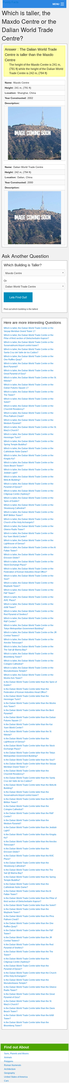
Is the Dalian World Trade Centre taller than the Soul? (29, 760)
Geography (9, 1073)
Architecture (10, 1069)
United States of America (16, 1077)
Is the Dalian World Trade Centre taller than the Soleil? (30, 905)
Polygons (8, 1061)
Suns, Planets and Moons (16, 1053)
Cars (6, 1081)
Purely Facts (10, 2)
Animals (8, 1057)
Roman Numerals (12, 1065)
